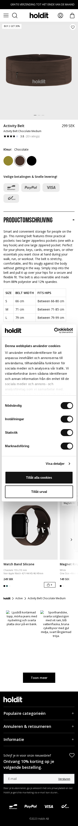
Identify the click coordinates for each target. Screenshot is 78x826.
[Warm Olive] (8, 161)
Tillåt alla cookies (39, 477)
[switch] (67, 419)
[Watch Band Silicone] (30, 526)
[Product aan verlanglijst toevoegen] (73, 27)
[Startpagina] (6, 598)
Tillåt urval (39, 492)
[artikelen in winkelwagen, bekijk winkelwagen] (72, 15)
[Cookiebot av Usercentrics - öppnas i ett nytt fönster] (55, 330)
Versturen (64, 779)
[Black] (31, 161)
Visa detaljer (55, 463)
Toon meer (39, 678)
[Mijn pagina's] (60, 15)
